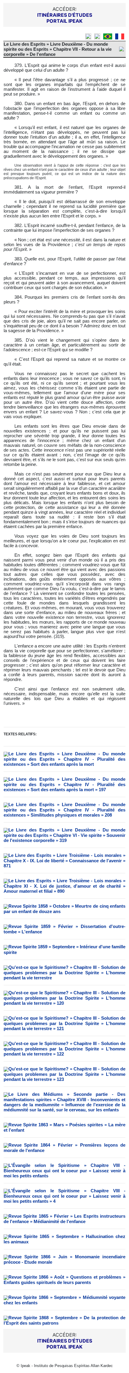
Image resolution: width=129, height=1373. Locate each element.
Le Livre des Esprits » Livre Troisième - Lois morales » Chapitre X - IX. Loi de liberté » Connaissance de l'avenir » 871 (65, 860)
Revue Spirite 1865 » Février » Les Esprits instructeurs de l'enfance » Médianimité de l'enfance (65, 1219)
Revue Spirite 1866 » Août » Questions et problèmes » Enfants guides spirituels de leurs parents (65, 1279)
